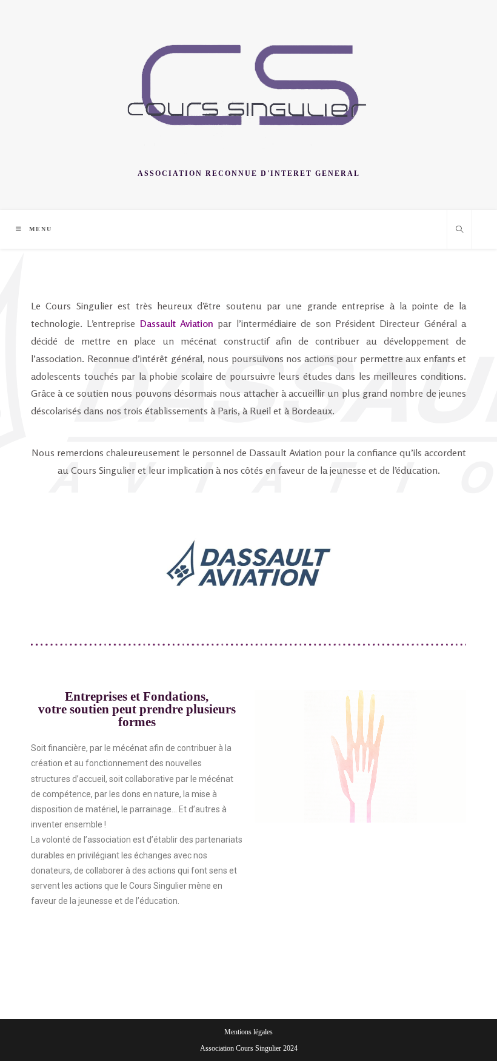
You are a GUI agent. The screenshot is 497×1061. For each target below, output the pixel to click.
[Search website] (459, 230)
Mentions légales (248, 1032)
